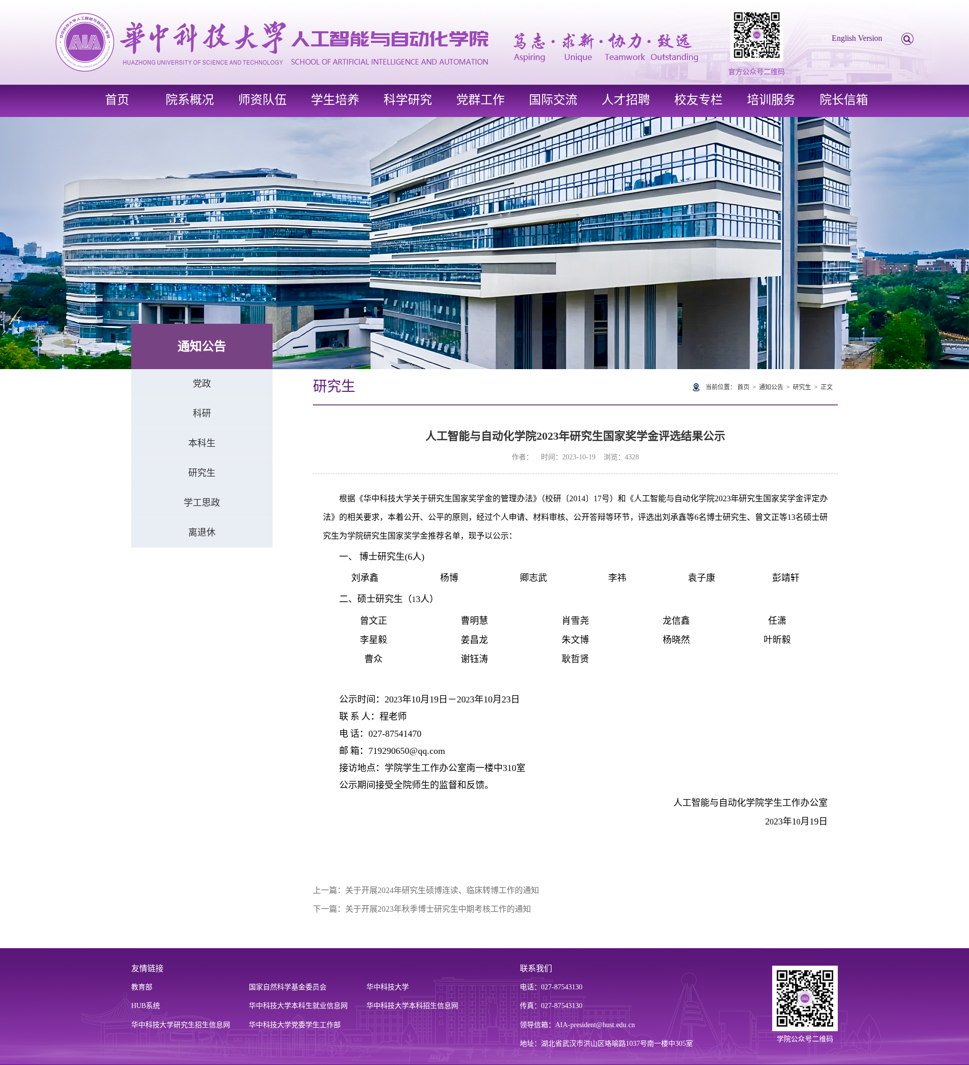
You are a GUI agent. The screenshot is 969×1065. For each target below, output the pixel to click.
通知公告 (771, 387)
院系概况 (190, 99)
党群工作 (480, 99)
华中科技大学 (387, 987)
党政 (202, 384)
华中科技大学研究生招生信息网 (180, 1025)
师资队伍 (262, 99)
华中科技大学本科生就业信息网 (298, 1006)
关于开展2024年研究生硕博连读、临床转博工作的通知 (442, 890)
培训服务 (771, 99)
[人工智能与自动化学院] (377, 41)
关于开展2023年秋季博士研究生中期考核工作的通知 (438, 909)
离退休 (202, 532)
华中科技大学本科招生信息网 (412, 1006)
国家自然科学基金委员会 (288, 987)
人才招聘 (626, 99)
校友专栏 (698, 99)
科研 (202, 413)
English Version (857, 38)
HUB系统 (145, 1006)
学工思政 (202, 503)
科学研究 (408, 99)
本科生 (202, 443)
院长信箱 (844, 99)
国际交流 (553, 99)
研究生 (202, 473)
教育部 (141, 987)
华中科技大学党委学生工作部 (295, 1025)
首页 (117, 99)
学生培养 (335, 99)
